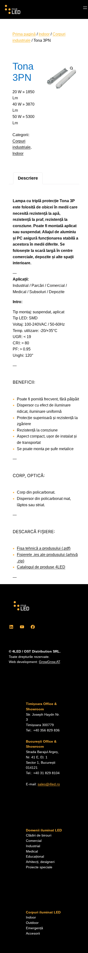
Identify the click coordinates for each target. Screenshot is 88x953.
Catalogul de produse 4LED (41, 567)
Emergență (34, 928)
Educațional (35, 856)
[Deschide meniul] (85, 8)
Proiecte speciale (39, 867)
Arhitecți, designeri (40, 862)
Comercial (34, 841)
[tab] (28, 178)
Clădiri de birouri (38, 835)
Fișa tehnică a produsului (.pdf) (43, 548)
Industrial (33, 846)
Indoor (44, 34)
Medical (32, 851)
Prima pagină (24, 34)
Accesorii (33, 933)
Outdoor (32, 923)
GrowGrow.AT (49, 662)
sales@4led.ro (49, 784)
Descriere (28, 178)
